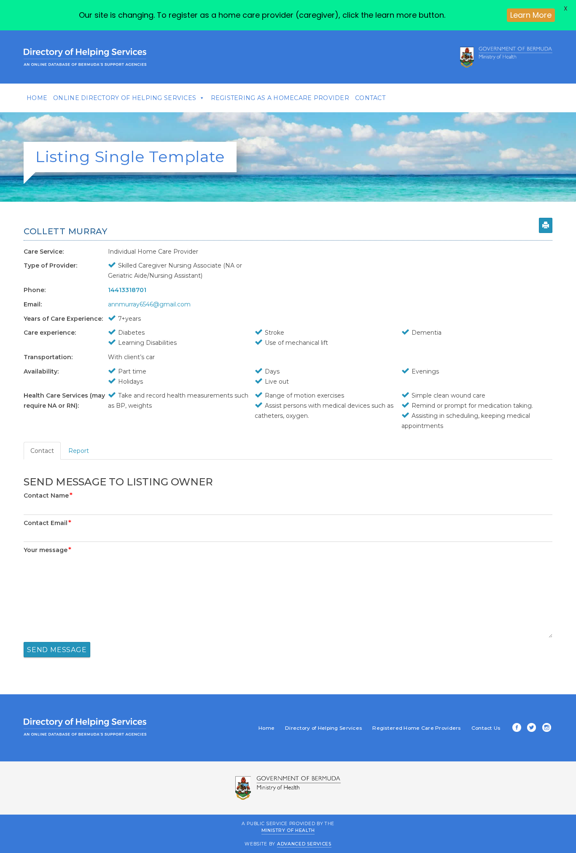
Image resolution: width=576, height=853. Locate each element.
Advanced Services (304, 844)
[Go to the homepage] (85, 57)
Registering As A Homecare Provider (280, 98)
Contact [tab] (42, 451)
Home (37, 98)
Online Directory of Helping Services (124, 98)
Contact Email (47, 523)
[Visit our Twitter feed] (530, 728)
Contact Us (486, 728)
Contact (370, 98)
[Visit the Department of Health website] (506, 57)
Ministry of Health (288, 830)
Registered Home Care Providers (416, 728)
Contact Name (48, 495)
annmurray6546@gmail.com (149, 304)
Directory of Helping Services (323, 728)
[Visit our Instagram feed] (545, 728)
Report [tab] (78, 451)
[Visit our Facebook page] (515, 728)
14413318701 (127, 290)
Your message (47, 550)
